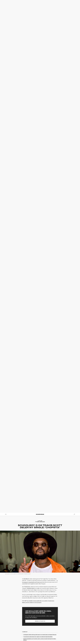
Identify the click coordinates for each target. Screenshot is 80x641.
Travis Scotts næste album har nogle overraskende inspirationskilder (38, 636)
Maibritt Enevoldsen (40, 521)
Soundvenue (40, 514)
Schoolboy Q (26, 578)
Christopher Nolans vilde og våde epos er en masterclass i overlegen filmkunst (39, 634)
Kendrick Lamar (30, 588)
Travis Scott (27, 586)
